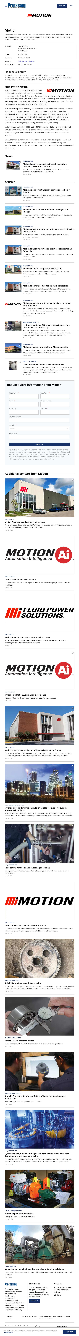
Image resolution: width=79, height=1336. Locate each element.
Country (13, 425)
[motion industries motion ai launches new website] (39, 555)
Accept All (69, 1331)
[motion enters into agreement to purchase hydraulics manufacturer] (13, 230)
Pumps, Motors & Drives (13, 1211)
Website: (8, 61)
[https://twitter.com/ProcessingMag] (60, 1295)
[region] (39, 1331)
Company (12, 409)
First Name (14, 393)
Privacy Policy (36, 1326)
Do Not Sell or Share (24, 1326)
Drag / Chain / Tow (29, 361)
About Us (7, 1326)
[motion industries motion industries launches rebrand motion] (39, 900)
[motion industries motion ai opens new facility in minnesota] (39, 497)
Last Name (45, 393)
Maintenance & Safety (31, 322)
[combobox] (39, 428)
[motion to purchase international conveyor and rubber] (13, 210)
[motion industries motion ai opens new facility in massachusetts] (13, 348)
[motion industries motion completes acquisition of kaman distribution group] (39, 725)
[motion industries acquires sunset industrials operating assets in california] (13, 165)
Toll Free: (8, 58)
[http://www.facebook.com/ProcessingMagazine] (55, 1295)
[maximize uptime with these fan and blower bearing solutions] (39, 1244)
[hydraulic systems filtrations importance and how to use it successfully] (13, 326)
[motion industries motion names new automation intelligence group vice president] (13, 304)
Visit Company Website (26, 61)
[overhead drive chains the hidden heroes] (13, 365)
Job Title (44, 409)
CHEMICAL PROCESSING (29, 1316)
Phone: (7, 54)
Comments (13, 433)
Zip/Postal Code (15, 417)
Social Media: (9, 65)
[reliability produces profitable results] (39, 958)
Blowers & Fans (10, 1266)
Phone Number (45, 401)
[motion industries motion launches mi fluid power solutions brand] (39, 612)
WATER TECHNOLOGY (46, 1319)
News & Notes (28, 161)
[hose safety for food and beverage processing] (39, 843)
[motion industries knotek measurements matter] (39, 1016)
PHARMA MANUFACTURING (61, 1316)
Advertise (14, 1326)
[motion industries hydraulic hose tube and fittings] (39, 1129)
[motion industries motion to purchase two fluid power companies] (13, 287)
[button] (6, 5)
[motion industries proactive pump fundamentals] (39, 1189)
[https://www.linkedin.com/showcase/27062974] (58, 1295)
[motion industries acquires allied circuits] (13, 269)
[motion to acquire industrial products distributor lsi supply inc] (13, 250)
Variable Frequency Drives (14, 805)
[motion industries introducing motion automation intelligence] (39, 670)
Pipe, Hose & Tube (11, 865)
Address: (8, 46)
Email (12, 401)
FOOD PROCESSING (45, 1316)
